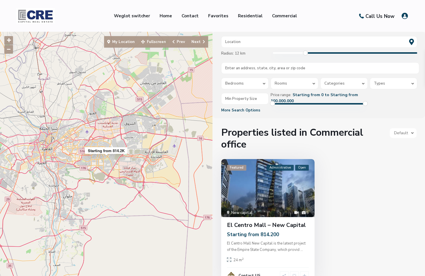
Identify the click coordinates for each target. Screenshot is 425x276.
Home (166, 16)
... (301, 249)
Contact (190, 16)
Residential (250, 16)
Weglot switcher (132, 16)
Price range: (281, 95)
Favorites (218, 16)
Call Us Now (380, 16)
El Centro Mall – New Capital (266, 225)
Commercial (284, 16)
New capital (241, 212)
